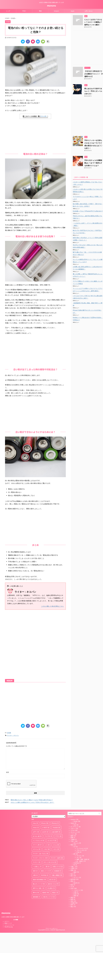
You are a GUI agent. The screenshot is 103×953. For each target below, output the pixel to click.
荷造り (55, 892)
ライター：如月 (57, 858)
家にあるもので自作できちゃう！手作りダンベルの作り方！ (93, 91)
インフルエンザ (38, 840)
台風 (35, 875)
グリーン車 (37, 845)
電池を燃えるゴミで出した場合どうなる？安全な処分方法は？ (32, 800)
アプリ (58, 836)
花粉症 (45, 892)
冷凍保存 (57, 871)
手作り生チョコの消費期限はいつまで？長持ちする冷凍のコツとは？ (93, 163)
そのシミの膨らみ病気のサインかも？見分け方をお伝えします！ (32, 802)
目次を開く (43, 116)
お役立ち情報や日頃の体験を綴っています (13, 917)
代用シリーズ (58, 866)
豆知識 (9, 732)
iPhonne (55, 823)
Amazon (56, 11)
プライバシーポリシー (51, 928)
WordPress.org (9, 927)
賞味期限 (36, 897)
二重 (47, 866)
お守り (36, 832)
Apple (72, 11)
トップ (8, 11)
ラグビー (36, 862)
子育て (24, 11)
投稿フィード (8, 923)
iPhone (44, 823)
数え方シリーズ (39, 884)
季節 (40, 11)
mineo (36, 827)
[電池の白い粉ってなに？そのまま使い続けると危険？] (38, 42)
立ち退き (51, 888)
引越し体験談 (57, 875)
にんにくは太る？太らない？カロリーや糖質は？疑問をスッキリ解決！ (93, 22)
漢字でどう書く (38, 888)
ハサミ (56, 849)
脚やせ (36, 892)
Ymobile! (56, 827)
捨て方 (52, 879)
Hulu (35, 823)
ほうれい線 (37, 836)
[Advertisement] (35, 135)
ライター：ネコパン (13, 735)
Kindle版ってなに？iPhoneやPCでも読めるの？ (88, 211)
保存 (35, 871)
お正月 (45, 832)
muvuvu (51, 5)
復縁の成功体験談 (39, 879)
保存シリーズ (46, 871)
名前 (7, 772)
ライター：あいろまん (40, 853)
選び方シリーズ (49, 897)
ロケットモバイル (50, 862)
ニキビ (47, 849)
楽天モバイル (53, 884)
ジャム (56, 845)
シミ (47, 845)
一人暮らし (37, 866)
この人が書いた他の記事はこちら (52, 606)
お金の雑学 (56, 832)
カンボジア (51, 840)
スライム (36, 849)
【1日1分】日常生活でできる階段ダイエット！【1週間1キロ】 (93, 73)
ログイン (7, 921)
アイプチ (48, 836)
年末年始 (44, 875)
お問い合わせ (89, 11)
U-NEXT (45, 827)
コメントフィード (9, 925)
